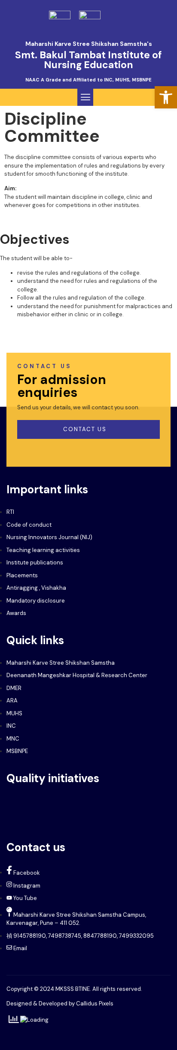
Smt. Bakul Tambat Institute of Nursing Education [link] (88, 59)
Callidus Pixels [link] (94, 1003)
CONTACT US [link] (85, 429)
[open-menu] (160, 18)
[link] (166, 97)
